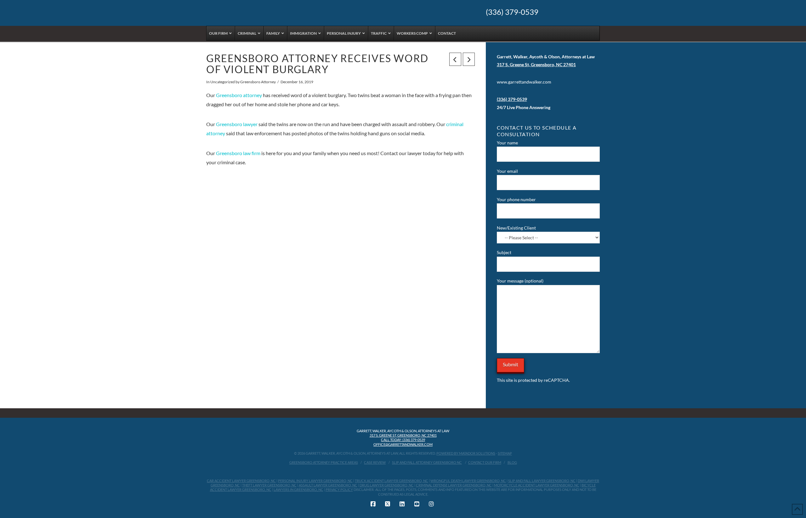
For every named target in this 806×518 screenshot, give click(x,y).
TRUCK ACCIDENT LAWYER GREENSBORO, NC (391, 481)
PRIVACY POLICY (339, 489)
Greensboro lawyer (237, 124)
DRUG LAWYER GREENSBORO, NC (387, 485)
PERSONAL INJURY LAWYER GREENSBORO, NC (315, 481)
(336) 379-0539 (512, 12)
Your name (507, 142)
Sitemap (505, 453)
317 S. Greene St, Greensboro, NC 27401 (403, 435)
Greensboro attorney (239, 95)
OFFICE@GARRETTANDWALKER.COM (403, 444)
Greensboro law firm (238, 153)
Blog (512, 462)
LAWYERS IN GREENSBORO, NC (298, 489)
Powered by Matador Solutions (465, 453)
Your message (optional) (520, 280)
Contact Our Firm (484, 462)
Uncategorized (222, 81)
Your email (507, 171)
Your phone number (516, 199)
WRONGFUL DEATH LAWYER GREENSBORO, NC (468, 481)
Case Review (375, 462)
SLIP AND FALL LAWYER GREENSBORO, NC (542, 481)
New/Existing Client (516, 227)
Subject (504, 252)
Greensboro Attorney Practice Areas (323, 462)
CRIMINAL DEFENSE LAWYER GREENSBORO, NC (454, 485)
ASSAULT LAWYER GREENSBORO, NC (328, 485)
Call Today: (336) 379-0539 (403, 440)
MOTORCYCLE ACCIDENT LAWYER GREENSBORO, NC (536, 485)
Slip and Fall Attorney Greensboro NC (427, 462)
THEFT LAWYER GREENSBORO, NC (269, 485)
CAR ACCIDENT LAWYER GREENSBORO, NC (241, 481)
